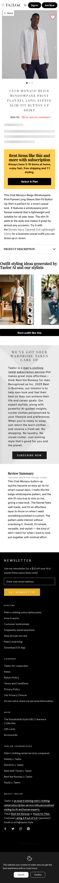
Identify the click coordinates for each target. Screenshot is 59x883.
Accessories (11, 734)
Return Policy (11, 677)
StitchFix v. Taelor (14, 764)
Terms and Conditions (16, 683)
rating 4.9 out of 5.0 (26, 817)
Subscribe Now (29, 455)
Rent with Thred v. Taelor (18, 770)
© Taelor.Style (29, 843)
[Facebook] (5, 828)
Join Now (49, 5)
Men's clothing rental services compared (26, 753)
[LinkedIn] (28, 828)
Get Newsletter (22, 592)
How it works (11, 618)
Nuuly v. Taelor (12, 782)
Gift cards (9, 728)
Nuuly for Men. (41, 813)
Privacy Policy (12, 689)
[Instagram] (20, 828)
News (7, 671)
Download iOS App (14, 647)
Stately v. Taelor (13, 758)
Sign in (34, 5)
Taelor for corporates (16, 665)
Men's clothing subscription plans (22, 612)
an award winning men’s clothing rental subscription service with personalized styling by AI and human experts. (29, 805)
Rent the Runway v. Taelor (18, 776)
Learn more (31, 868)
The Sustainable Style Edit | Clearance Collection (25, 721)
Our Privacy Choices (15, 695)
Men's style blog (13, 641)
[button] (52, 17)
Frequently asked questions (19, 629)
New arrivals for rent (15, 635)
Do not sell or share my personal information (28, 700)
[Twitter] (13, 828)
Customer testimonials (16, 623)
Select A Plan (29, 181)
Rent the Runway (20, 813)
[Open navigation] (3, 5)
